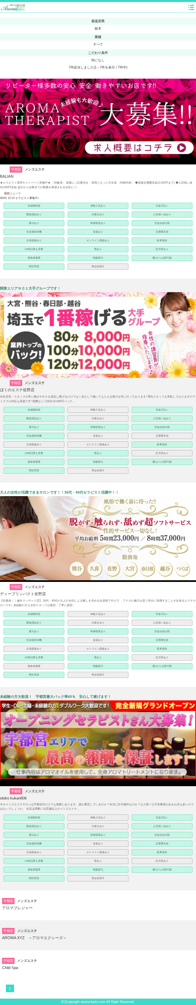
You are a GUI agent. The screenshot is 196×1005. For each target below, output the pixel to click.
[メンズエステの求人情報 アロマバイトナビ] (13, 7)
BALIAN (7, 176)
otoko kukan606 (13, 798)
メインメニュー (191, 7)
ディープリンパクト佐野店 (23, 594)
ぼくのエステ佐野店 (17, 390)
